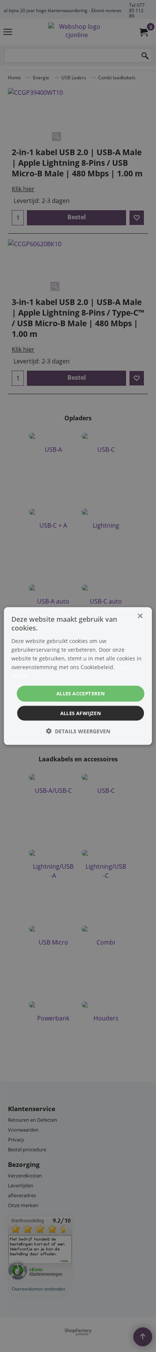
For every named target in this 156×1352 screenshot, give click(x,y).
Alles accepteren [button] (80, 693)
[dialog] (78, 676)
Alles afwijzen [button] (80, 712)
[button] (78, 730)
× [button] (140, 616)
